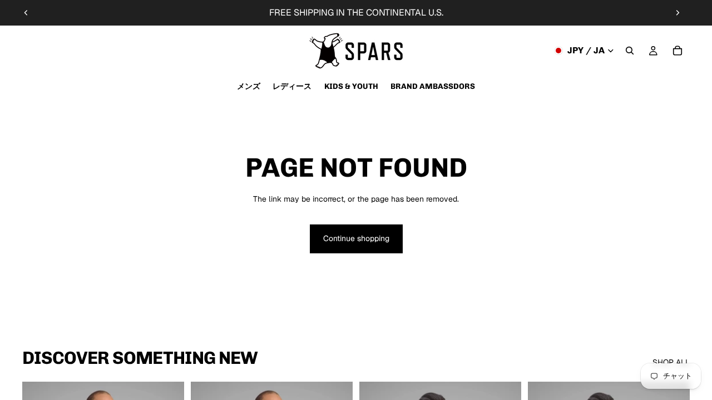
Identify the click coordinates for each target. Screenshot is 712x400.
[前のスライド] (26, 13)
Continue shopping (356, 238)
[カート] (677, 50)
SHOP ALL (671, 362)
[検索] (629, 50)
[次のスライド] (677, 13)
